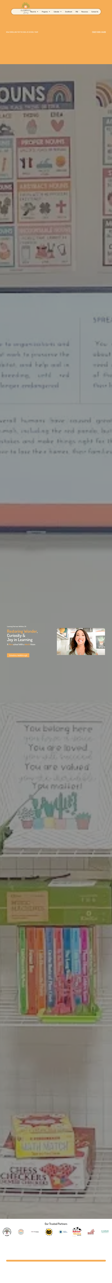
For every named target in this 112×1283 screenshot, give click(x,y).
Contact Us (94, 12)
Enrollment (68, 12)
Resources (84, 12)
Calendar (56, 12)
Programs (45, 12)
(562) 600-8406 (99, 32)
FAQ (77, 12)
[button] (81, 641)
